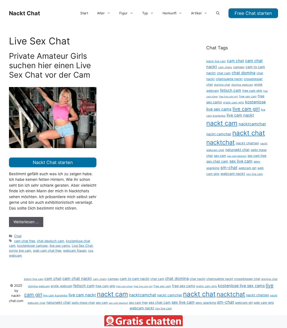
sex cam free (257, 155)
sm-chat (228, 167)
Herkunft (169, 13)
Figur (123, 13)
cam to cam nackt (135, 279)
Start (84, 13)
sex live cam (240, 161)
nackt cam (221, 123)
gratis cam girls (233, 102)
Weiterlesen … (26, 222)
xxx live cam (254, 174)
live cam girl (246, 109)
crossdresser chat (247, 279)
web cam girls (264, 302)
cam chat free (24, 241)
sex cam (220, 155)
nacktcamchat (252, 124)
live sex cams (60, 245)
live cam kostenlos (55, 295)
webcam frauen (74, 250)
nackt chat (248, 133)
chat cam (223, 73)
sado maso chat (83, 302)
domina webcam (242, 84)
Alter (101, 13)
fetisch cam (230, 90)
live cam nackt (240, 115)
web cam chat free (47, 250)
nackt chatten (247, 143)
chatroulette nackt (229, 79)
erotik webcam (61, 286)
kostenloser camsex (32, 245)
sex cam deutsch (236, 156)
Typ (145, 13)
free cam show (124, 286)
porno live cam (20, 250)
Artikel (196, 13)
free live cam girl (228, 96)
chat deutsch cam (50, 241)
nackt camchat (218, 134)
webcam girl (247, 168)
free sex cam (248, 96)
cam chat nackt (77, 278)
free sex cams (183, 286)
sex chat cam (217, 161)
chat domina (243, 72)
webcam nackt (232, 174)
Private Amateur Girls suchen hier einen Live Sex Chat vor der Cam (50, 65)
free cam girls (252, 90)
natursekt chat (237, 150)
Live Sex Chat (82, 245)
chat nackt (197, 279)
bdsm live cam (216, 61)
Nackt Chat (24, 13)
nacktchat (220, 142)
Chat (18, 236)
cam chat (235, 60)
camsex (238, 67)
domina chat (222, 84)
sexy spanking (206, 302)
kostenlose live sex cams (241, 285)
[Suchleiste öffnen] (218, 13)
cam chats (225, 67)
